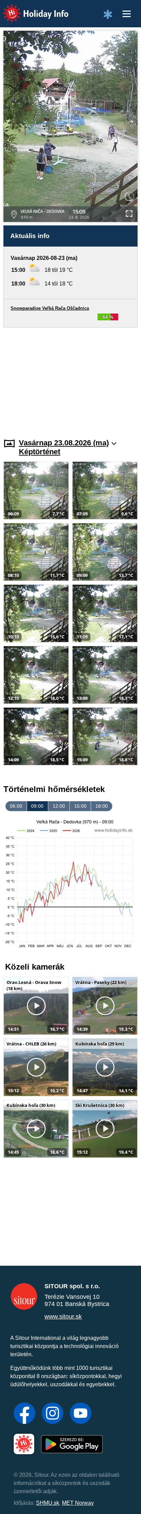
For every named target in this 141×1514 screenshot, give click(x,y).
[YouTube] (80, 1414)
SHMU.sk (47, 1503)
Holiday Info (29, 8)
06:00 (16, 806)
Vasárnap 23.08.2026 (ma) (64, 443)
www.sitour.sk (63, 1316)
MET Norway (78, 1503)
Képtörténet (39, 451)
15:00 (80, 806)
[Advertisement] (70, 379)
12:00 (59, 806)
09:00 (37, 806)
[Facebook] (24, 1414)
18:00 (101, 806)
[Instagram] (52, 1414)
